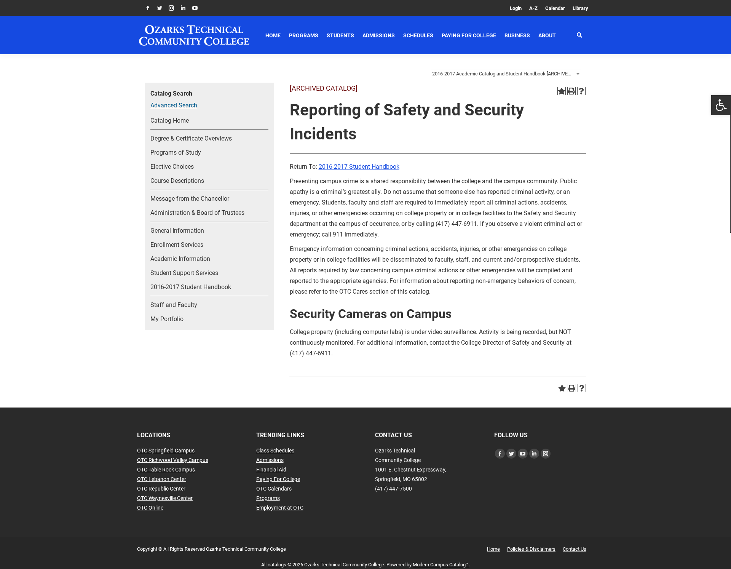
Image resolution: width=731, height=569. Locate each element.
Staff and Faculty (173, 304)
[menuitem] (516, 8)
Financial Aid (271, 470)
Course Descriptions (177, 180)
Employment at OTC (279, 508)
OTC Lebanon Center (161, 479)
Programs (268, 498)
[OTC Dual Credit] (194, 35)
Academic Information (180, 258)
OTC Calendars (274, 489)
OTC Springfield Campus (166, 451)
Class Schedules (275, 451)
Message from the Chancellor (189, 198)
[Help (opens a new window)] (581, 91)
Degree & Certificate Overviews (191, 138)
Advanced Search (173, 105)
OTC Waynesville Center (165, 498)
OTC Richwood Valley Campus (172, 460)
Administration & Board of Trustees (197, 212)
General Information (177, 230)
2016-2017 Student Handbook (190, 287)
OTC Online (150, 508)
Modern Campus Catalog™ (441, 564)
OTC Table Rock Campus (166, 470)
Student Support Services (184, 273)
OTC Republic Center (161, 489)
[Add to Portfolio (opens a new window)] (561, 91)
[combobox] (506, 73)
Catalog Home (169, 120)
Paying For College (278, 479)
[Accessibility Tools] (721, 105)
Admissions (270, 460)
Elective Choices (172, 166)
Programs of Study (175, 152)
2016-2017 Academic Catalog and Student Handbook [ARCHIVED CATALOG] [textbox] (507, 74)
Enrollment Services (176, 244)
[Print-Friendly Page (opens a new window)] (571, 91)
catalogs (277, 564)
